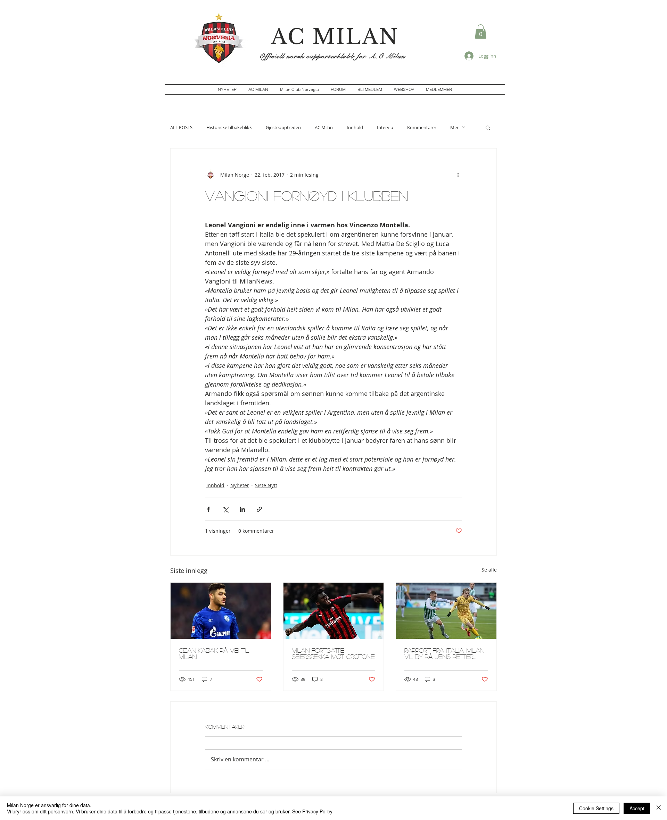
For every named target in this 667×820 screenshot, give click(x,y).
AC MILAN (335, 37)
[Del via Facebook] (208, 509)
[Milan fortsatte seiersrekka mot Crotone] (333, 611)
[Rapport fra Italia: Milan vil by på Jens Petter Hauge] (446, 611)
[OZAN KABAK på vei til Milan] (221, 611)
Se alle (489, 569)
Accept (636, 808)
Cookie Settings (596, 808)
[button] (481, 31)
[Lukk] (658, 808)
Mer (454, 127)
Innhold (355, 127)
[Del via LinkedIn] (242, 509)
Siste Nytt (266, 485)
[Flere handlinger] (458, 175)
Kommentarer (421, 127)
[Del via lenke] (259, 509)
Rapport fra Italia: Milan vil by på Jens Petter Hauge (444, 653)
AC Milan (324, 127)
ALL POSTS (181, 127)
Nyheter (239, 485)
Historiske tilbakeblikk (229, 127)
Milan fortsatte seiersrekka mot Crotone (333, 653)
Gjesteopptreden (283, 127)
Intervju (385, 127)
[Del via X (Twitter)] (225, 509)
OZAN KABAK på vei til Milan (214, 653)
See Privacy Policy (312, 811)
